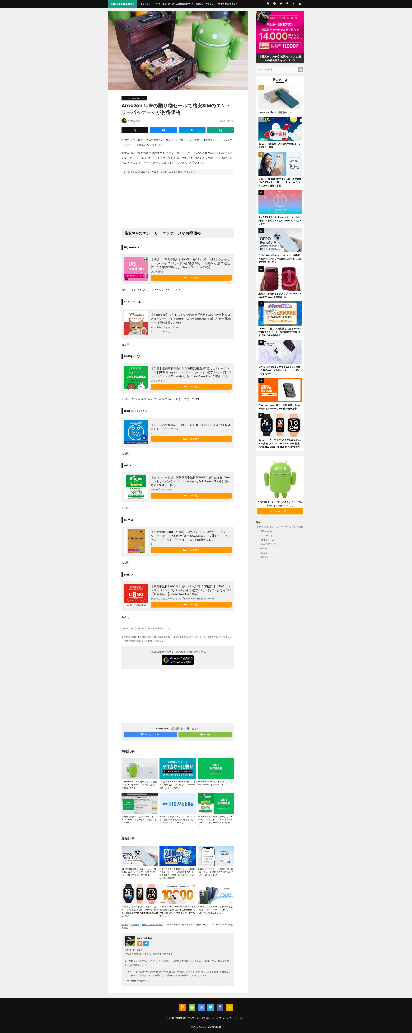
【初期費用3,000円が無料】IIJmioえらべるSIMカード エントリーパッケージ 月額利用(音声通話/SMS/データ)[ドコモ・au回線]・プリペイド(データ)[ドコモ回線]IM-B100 (190, 536)
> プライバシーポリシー (231, 1018)
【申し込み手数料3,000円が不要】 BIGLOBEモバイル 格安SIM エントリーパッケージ (190, 427)
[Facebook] (287, 4)
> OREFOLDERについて (180, 1018)
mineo (264, 548)
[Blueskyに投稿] (163, 130)
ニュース (166, 3)
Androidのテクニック (227, 3)
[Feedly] (274, 4)
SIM (142, 628)
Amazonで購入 (191, 277)
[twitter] (281, 4)
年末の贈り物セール (160, 628)
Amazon (129, 628)
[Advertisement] (178, 200)
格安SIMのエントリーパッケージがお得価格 (281, 526)
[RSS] (267, 4)
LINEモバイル (267, 540)
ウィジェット (146, 3)
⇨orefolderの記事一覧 (138, 980)
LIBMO (264, 557)
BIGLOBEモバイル (270, 544)
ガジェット (210, 3)
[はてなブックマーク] (192, 130)
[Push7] (293, 4)
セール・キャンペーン (134, 98)
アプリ (157, 3)
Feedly (207, 734)
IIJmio (264, 553)
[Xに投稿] (135, 130)
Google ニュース (153, 734)
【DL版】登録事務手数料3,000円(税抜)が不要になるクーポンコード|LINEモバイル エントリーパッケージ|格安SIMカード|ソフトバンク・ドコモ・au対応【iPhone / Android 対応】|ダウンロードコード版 (191, 372)
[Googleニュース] (201, 1007)
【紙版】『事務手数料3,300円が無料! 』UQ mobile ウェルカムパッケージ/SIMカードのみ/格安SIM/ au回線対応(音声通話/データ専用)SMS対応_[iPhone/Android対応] (190, 263)
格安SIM (199, 3)
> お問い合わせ (206, 1018)
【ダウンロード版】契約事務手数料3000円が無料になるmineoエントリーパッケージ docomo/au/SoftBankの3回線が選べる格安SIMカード (191, 481)
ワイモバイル (268, 535)
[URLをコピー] (220, 130)
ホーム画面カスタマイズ (183, 3)
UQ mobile (267, 531)
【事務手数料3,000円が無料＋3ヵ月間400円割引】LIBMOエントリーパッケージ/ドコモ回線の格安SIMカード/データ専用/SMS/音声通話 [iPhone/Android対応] (191, 590)
